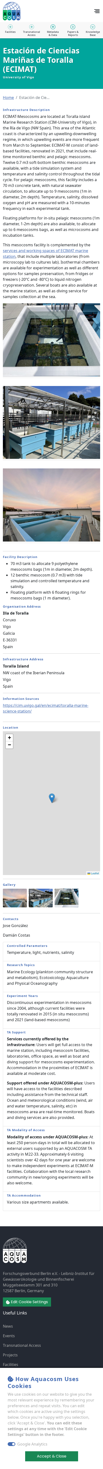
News (8, 1326)
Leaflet (94, 873)
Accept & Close (51, 1456)
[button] (8, 97)
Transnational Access (22, 1345)
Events (9, 1335)
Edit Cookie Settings (29, 1302)
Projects (10, 1355)
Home (8, 97)
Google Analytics (32, 1444)
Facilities (10, 1364)
